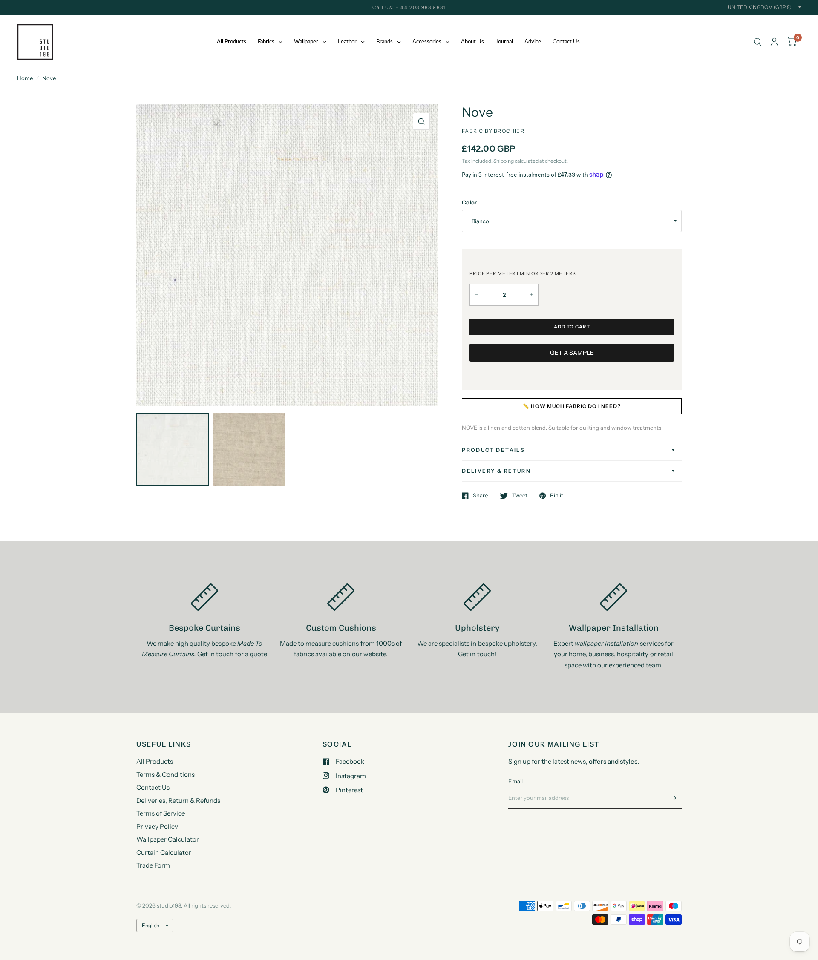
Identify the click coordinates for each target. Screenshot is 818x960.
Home (25, 78)
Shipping (503, 161)
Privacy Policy (157, 826)
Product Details (493, 450)
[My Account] (774, 42)
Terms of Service (160, 813)
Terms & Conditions (165, 774)
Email (515, 781)
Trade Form (153, 865)
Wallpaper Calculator (167, 839)
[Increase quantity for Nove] (531, 294)
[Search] (757, 42)
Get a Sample (572, 352)
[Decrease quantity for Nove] (476, 294)
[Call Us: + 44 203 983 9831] (409, 7)
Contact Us (153, 787)
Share (480, 495)
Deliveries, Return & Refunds (178, 800)
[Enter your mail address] (673, 798)
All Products (154, 761)
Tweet (519, 495)
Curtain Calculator (163, 852)
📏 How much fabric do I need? (572, 406)
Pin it (556, 495)
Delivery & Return (496, 471)
